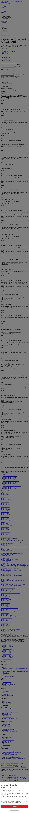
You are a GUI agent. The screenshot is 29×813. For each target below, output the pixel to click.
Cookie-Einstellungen (14, 810)
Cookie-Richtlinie (14, 802)
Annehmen (14, 806)
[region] (14, 797)
